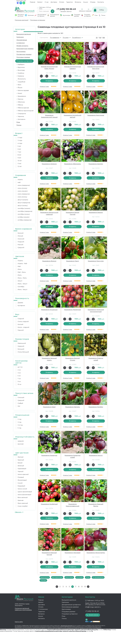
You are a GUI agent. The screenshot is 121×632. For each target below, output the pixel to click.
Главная (32, 2)
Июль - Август (22, 284)
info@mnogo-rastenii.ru (93, 607)
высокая (21, 444)
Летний (20, 236)
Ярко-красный (23, 503)
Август (20, 281)
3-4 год (20, 425)
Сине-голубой (22, 506)
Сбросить (18, 512)
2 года (20, 137)
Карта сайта (19, 622)
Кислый (20, 324)
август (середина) (24, 202)
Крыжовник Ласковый (72, 552)
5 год (19, 428)
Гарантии (69, 2)
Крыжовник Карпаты (72, 407)
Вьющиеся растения (23, 34)
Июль (20, 275)
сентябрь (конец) (24, 214)
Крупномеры (21, 51)
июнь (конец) (22, 188)
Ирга (19, 84)
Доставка (54, 2)
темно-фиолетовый (24, 494)
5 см (19, 376)
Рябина (20, 105)
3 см (19, 373)
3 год (19, 422)
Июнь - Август (22, 289)
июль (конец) (22, 197)
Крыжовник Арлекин (49, 164)
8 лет (19, 155)
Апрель (20, 260)
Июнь (20, 269)
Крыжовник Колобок (96, 407)
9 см (19, 381)
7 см (19, 378)
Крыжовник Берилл (96, 212)
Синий (20, 483)
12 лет (20, 166)
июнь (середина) (24, 185)
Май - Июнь (22, 272)
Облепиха (21, 102)
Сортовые (43, 580)
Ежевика (21, 76)
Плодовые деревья (23, 57)
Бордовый (21, 486)
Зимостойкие (69, 577)
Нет (19, 406)
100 (103, 37)
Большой (21, 349)
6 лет (19, 149)
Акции (85, 2)
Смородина (22, 113)
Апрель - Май (22, 263)
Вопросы (78, 2)
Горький (21, 330)
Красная (20, 500)
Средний (21, 247)
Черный (20, 471)
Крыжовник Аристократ (95, 115)
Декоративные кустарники (71, 604)
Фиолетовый (22, 480)
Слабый (20, 403)
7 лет (19, 152)
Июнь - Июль (22, 278)
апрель (20, 179)
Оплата (61, 2)
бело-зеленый (23, 497)
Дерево (20, 302)
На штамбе (79, 577)
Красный (21, 460)
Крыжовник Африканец (72, 164)
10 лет (20, 160)
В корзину (49, 81)
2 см (19, 370)
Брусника (21, 67)
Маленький (22, 343)
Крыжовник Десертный (72, 309)
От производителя (98, 577)
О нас (47, 2)
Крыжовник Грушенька (49, 309)
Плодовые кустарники (70, 614)
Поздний (21, 242)
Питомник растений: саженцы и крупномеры (23, 609)
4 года (20, 143)
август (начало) (23, 200)
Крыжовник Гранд (72, 261)
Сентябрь (21, 286)
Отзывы (92, 2)
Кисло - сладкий (23, 327)
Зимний (20, 233)
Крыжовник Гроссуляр (96, 261)
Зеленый (21, 466)
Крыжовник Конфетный (49, 504)
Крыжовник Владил (49, 261)
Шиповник (21, 119)
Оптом (88, 577)
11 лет (19, 163)
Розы (18, 122)
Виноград (21, 70)
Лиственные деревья (23, 54)
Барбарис (21, 64)
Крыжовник (22, 96)
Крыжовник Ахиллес (96, 164)
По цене (65, 37)
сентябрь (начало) (24, 208)
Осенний (21, 239)
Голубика (21, 73)
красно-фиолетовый (25, 491)
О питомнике (43, 609)
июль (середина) (24, 194)
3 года (20, 140)
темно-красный (23, 474)
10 (85, 586)
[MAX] (17, 4)
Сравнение (88, 10)
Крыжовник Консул (96, 455)
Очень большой (23, 352)
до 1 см (20, 367)
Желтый (20, 457)
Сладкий (21, 318)
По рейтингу (76, 37)
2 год (19, 419)
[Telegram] (20, 4)
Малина (20, 99)
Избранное (82, 10)
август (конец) (23, 205)
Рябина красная (23, 108)
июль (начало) (23, 191)
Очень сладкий (23, 321)
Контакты (100, 2)
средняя (21, 441)
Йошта (20, 87)
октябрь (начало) (23, 217)
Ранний (20, 244)
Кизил (20, 93)
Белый (20, 463)
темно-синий (22, 489)
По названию (54, 37)
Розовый (21, 477)
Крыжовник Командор (49, 455)
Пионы (18, 125)
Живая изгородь (22, 46)
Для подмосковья (57, 577)
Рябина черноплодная (26, 110)
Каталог (40, 2)
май (19, 182)
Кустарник (21, 305)
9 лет (19, 158)
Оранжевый (22, 468)
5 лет (19, 146)
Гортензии (20, 37)
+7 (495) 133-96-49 (66, 9)
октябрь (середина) (24, 220)
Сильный (21, 397)
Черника (21, 116)
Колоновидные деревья (24, 48)
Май (19, 266)
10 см (19, 384)
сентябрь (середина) (25, 211)
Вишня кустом (44, 577)
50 (100, 37)
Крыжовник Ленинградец (96, 552)
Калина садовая (23, 90)
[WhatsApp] (23, 4)
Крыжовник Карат (49, 407)
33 (97, 37)
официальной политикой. (67, 625)
